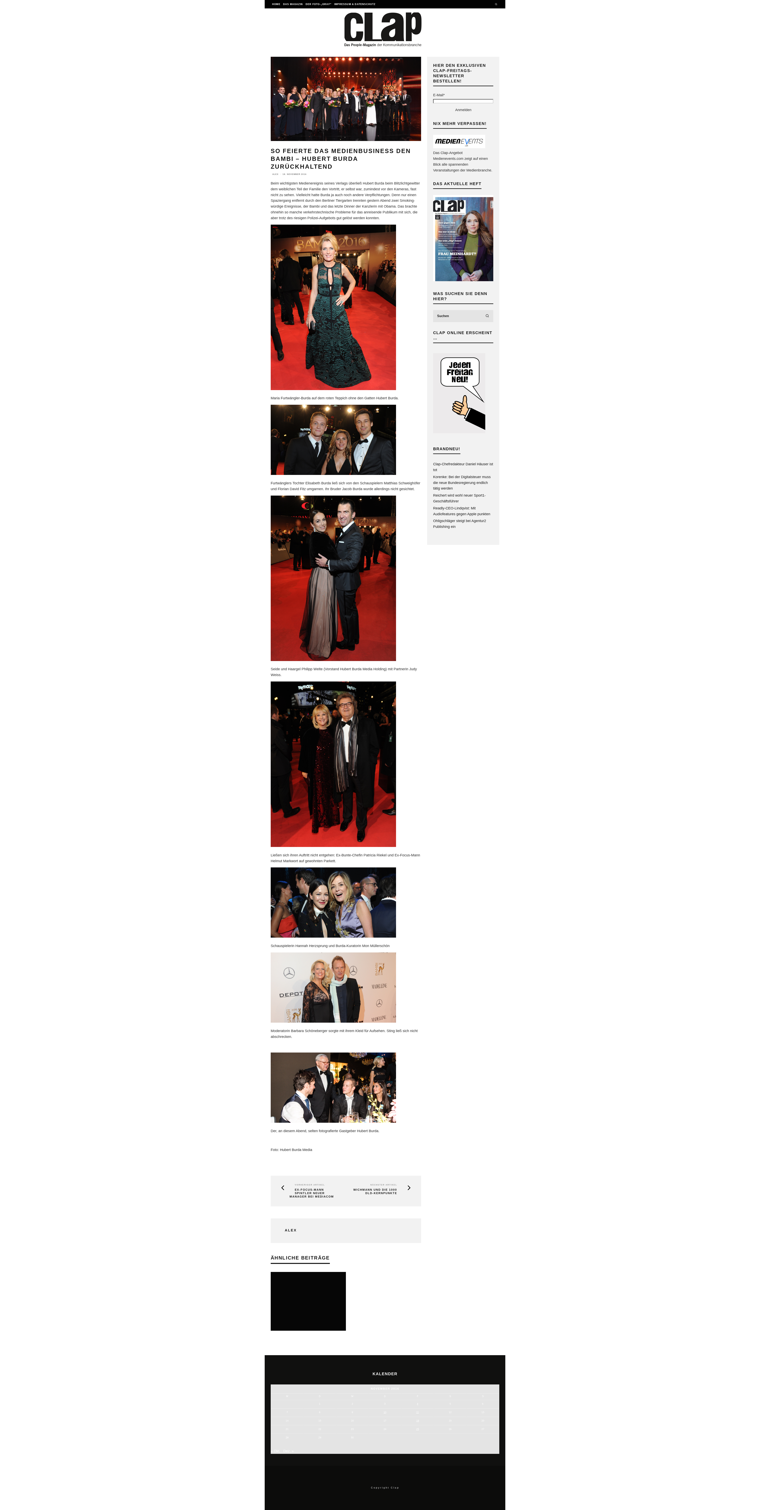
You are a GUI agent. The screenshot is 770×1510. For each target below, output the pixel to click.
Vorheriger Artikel (310, 1185)
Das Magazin (293, 4)
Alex (275, 174)
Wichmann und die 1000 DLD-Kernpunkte (375, 1191)
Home (276, 4)
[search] (487, 316)
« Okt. (275, 1451)
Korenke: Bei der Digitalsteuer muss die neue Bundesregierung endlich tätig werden (462, 483)
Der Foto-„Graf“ (318, 4)
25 (417, 1429)
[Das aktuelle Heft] (463, 280)
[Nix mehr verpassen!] (459, 147)
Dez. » (288, 1451)
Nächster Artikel (383, 1185)
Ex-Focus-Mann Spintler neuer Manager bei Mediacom (312, 1193)
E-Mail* (439, 95)
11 (417, 1412)
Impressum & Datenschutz (355, 4)
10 (385, 1412)
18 (417, 1420)
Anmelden (463, 110)
